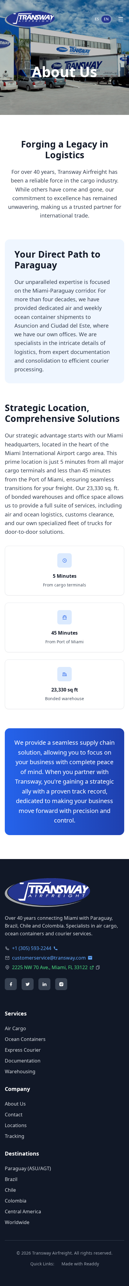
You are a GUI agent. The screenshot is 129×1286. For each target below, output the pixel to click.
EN (106, 19)
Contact (13, 1114)
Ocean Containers (25, 1039)
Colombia (15, 1200)
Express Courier (23, 1050)
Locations (16, 1125)
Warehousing (20, 1071)
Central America (23, 1211)
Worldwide (17, 1222)
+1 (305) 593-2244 (31, 948)
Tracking (14, 1136)
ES (97, 19)
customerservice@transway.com (49, 957)
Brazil (11, 1179)
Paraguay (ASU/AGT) (28, 1168)
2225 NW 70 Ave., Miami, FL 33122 (50, 967)
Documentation (22, 1060)
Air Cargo (15, 1028)
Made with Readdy (80, 1264)
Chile (10, 1190)
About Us (15, 1103)
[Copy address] (98, 967)
